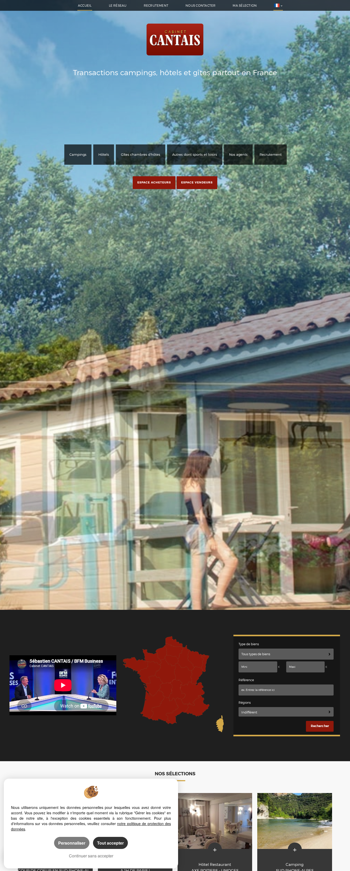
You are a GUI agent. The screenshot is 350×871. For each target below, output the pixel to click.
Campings (77, 154)
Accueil (85, 5)
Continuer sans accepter (91, 856)
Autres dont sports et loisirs (194, 154)
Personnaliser (71, 843)
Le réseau (118, 5)
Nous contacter (200, 5)
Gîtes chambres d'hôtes (140, 154)
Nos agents (238, 154)
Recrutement (156, 5)
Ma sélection (245, 5)
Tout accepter (110, 843)
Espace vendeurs (197, 182)
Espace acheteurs (154, 182)
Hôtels (103, 154)
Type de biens (249, 644)
